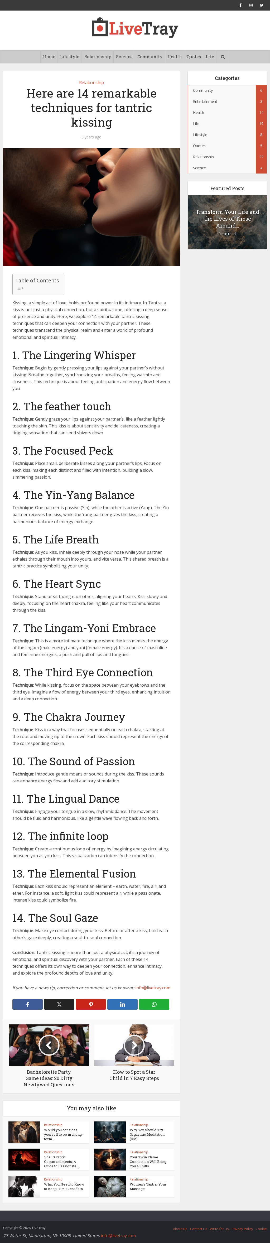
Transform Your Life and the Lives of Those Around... (227, 218)
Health (174, 56)
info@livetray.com (152, 988)
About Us (180, 1228)
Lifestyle (69, 56)
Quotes (194, 56)
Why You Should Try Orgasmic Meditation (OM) (147, 1134)
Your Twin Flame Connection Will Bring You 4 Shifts (148, 1161)
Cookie (261, 1228)
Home (49, 56)
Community (150, 56)
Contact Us (198, 1228)
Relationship (97, 56)
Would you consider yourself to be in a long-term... (63, 1134)
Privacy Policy (242, 1228)
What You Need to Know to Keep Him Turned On (64, 1186)
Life (210, 56)
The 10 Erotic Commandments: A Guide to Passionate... (61, 1161)
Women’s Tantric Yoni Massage (148, 1186)
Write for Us (219, 1228)
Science (124, 56)
